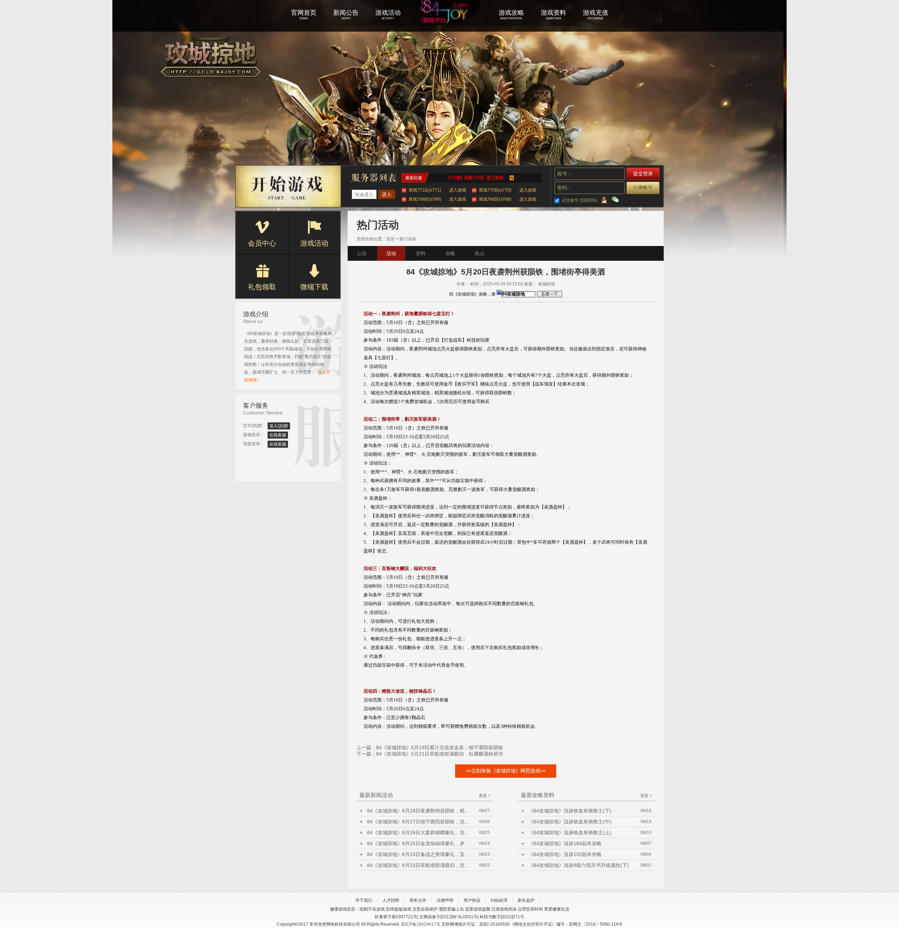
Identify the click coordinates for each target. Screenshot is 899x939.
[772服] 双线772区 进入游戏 (475, 177)
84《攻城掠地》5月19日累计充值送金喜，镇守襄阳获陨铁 (439, 747)
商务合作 (417, 900)
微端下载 (314, 287)
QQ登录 (604, 199)
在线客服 (277, 435)
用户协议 (472, 900)
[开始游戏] (288, 186)
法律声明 (445, 900)
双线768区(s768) (507, 199)
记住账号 (570, 200)
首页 (390, 239)
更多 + (485, 795)
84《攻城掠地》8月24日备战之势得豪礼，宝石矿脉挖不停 (419, 854)
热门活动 (407, 239)
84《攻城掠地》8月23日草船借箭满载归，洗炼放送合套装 (419, 865)
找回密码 (588, 200)
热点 (480, 253)
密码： (564, 187)
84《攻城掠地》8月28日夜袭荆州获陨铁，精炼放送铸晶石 (419, 811)
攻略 (450, 253)
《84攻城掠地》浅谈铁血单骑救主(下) (570, 811)
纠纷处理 (499, 900)
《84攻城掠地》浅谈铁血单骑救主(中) (570, 821)
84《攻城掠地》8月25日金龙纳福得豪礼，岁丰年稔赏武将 (419, 843)
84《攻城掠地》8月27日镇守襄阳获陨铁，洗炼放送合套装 (419, 821)
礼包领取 (262, 287)
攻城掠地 (449, 21)
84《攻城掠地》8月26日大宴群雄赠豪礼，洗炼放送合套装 (419, 832)
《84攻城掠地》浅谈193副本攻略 (565, 854)
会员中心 (262, 243)
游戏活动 (314, 243)
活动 (391, 253)
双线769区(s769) (437, 199)
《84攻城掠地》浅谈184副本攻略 (565, 843)
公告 (362, 253)
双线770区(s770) (507, 190)
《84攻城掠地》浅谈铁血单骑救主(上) (570, 832)
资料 (421, 253)
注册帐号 (643, 187)
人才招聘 (390, 900)
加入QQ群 (278, 425)
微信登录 (615, 199)
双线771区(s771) (437, 190)
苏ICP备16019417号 (420, 924)
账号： (564, 173)
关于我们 (363, 900)
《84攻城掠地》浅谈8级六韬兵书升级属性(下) (579, 865)
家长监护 (526, 900)
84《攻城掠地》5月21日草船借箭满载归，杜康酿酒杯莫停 (439, 754)
